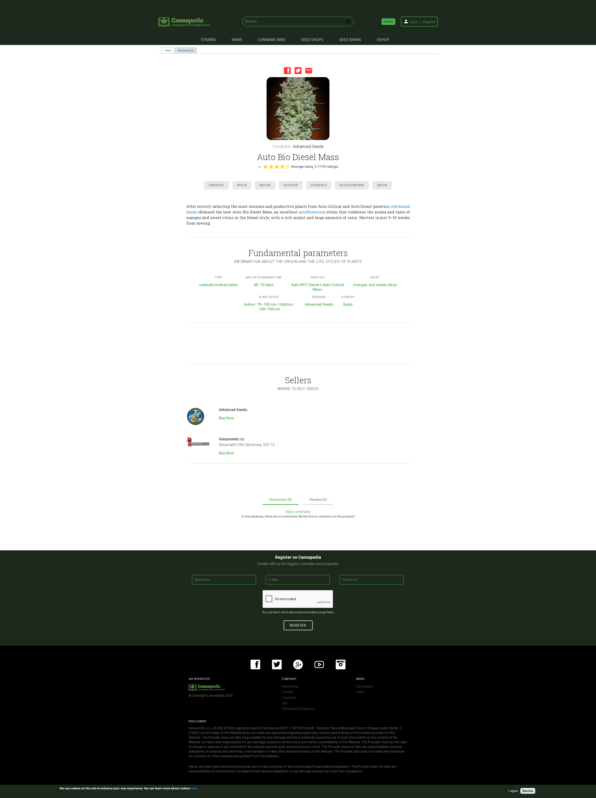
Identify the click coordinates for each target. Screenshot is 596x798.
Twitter (298, 70)
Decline (527, 790)
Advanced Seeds (308, 146)
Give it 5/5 (287, 166)
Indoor (265, 185)
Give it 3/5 (276, 166)
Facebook (287, 70)
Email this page (309, 70)
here (330, 612)
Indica (242, 185)
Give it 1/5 (265, 166)
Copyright (289, 697)
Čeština (388, 21)
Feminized (216, 185)
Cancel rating (259, 166)
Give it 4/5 (282, 166)
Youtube (319, 664)
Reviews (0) (185, 50)
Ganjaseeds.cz (231, 439)
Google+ (298, 664)
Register (429, 22)
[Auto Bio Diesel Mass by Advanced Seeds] (298, 108)
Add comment (298, 511)
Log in (414, 22)
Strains (208, 39)
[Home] (184, 22)
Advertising (290, 686)
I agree (513, 790)
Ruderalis (319, 185)
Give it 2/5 (271, 166)
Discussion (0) (281, 499)
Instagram (340, 664)
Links (360, 692)
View (169, 50)
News (237, 39)
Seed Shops (312, 39)
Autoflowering (351, 185)
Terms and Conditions (298, 709)
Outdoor (291, 185)
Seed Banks (350, 39)
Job (284, 703)
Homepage (364, 686)
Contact (287, 692)
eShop (383, 39)
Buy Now (226, 418)
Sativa (382, 185)
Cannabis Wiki (271, 39)
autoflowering (312, 211)
